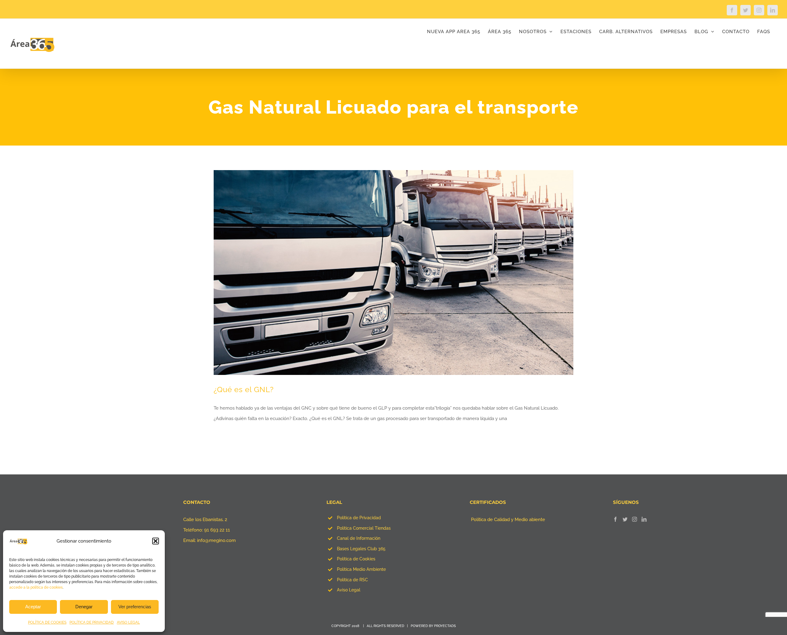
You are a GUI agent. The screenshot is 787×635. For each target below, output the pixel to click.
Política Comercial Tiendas (364, 528)
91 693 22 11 (217, 530)
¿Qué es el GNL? (244, 389)
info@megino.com (216, 540)
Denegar (84, 606)
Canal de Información (358, 538)
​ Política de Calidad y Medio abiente (507, 519)
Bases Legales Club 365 (361, 548)
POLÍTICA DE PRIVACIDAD (91, 622)
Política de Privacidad (359, 517)
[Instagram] (634, 519)
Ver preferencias (134, 606)
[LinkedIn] (644, 519)
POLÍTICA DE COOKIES (47, 622)
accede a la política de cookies (36, 587)
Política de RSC (352, 579)
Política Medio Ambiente (361, 569)
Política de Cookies (356, 558)
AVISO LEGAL (128, 622)
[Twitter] (625, 519)
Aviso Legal (348, 589)
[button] (155, 541)
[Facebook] (615, 519)
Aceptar (33, 606)
